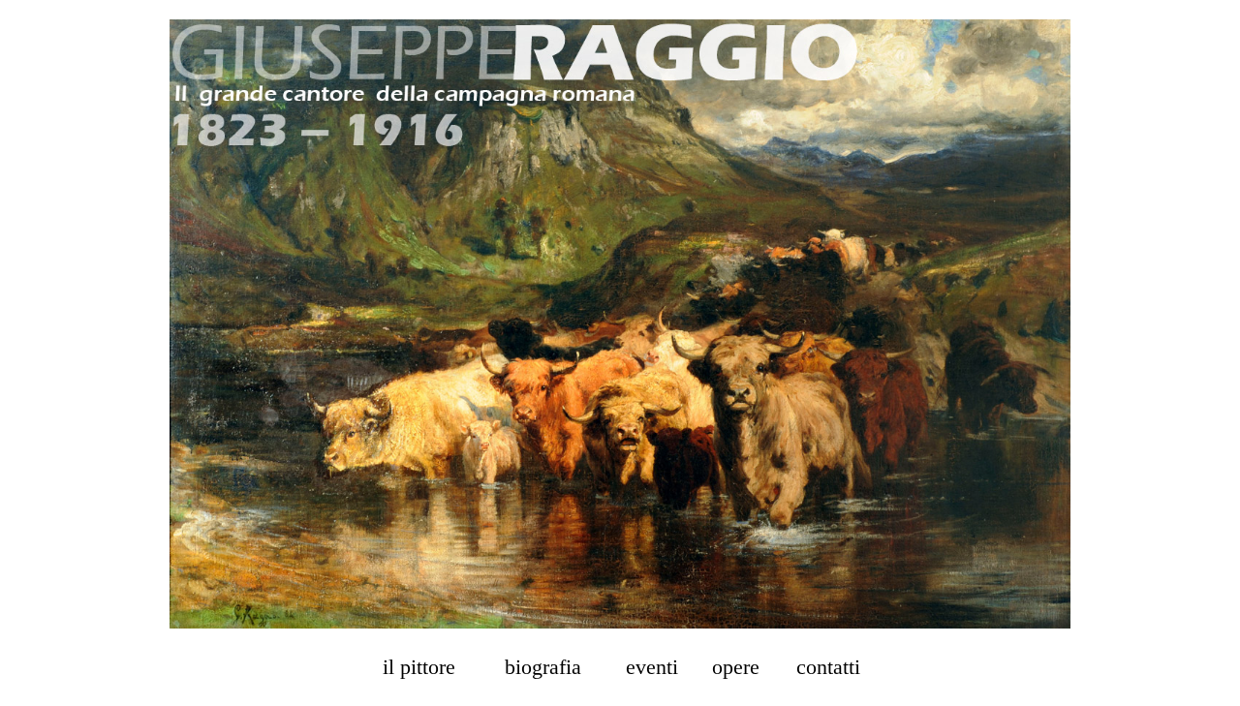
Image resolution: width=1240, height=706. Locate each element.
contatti (828, 667)
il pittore (419, 667)
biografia (543, 667)
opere (736, 667)
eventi (652, 667)
